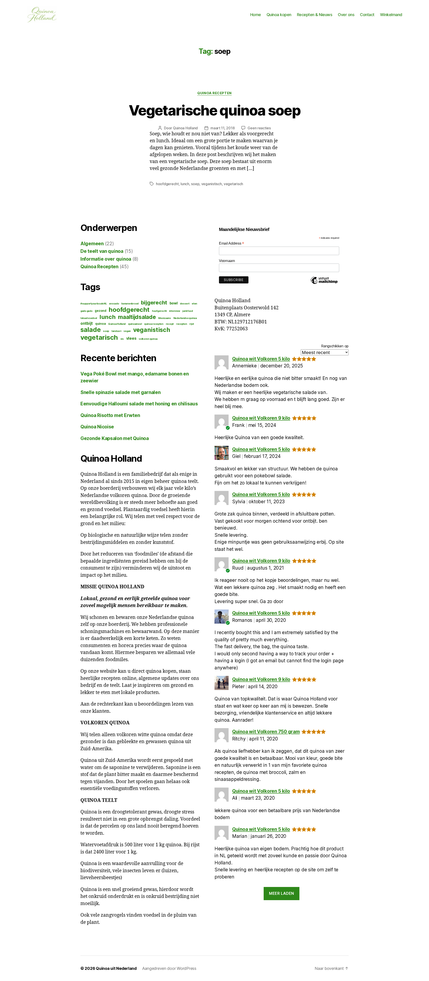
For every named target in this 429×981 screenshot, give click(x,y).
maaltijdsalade (137, 317)
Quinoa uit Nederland (116, 968)
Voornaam (227, 261)
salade (90, 329)
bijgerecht (154, 302)
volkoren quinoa (148, 338)
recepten (181, 324)
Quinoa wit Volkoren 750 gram (266, 731)
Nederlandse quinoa (185, 318)
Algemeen (92, 243)
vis (122, 338)
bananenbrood (130, 303)
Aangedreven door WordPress (169, 968)
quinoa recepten (153, 324)
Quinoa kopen (279, 14)
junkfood (187, 311)
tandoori (116, 331)
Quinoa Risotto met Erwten (110, 415)
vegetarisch (233, 184)
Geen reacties (259, 128)
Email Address (231, 243)
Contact (367, 14)
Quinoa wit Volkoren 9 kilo (261, 418)
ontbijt (86, 323)
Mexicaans (164, 318)
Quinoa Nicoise (97, 427)
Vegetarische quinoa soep (214, 110)
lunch (185, 184)
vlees (131, 338)
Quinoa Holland (185, 128)
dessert (184, 303)
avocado (114, 303)
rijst (191, 324)
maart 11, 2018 (222, 128)
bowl (174, 303)
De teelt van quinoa (101, 251)
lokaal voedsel (88, 318)
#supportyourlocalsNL (93, 303)
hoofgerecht (159, 311)
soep (195, 184)
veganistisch (211, 184)
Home (255, 14)
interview (174, 311)
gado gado (86, 311)
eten (194, 303)
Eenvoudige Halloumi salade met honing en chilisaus (139, 404)
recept (170, 324)
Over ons (346, 14)
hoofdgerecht (167, 184)
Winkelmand (391, 14)
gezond (100, 310)
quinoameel (135, 324)
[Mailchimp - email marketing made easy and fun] (324, 283)
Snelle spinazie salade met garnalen (120, 392)
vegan (127, 331)
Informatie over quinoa (105, 259)
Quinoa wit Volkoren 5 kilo (261, 359)
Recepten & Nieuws (314, 14)
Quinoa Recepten (214, 93)
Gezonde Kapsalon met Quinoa (114, 438)
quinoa (100, 323)
